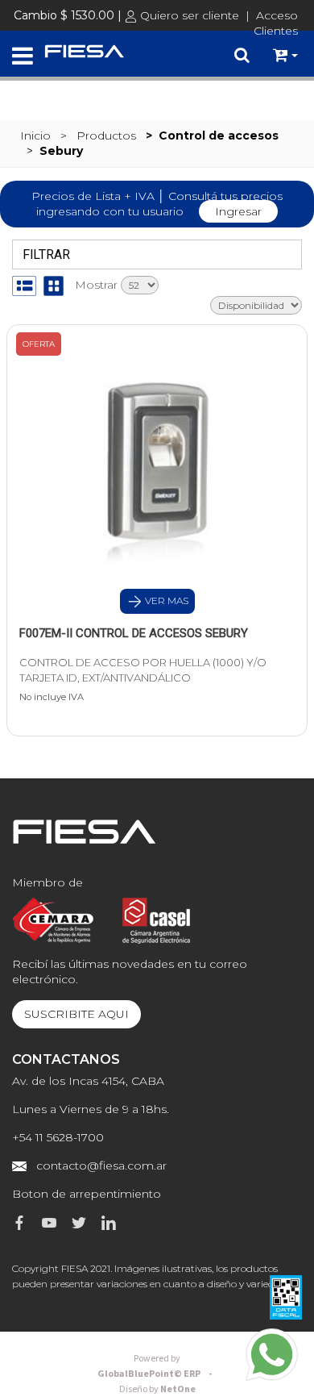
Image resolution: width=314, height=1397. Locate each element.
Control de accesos (219, 135)
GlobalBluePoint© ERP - (157, 1366)
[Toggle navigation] (22, 56)
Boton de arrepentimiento (86, 1193)
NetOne (157, 1389)
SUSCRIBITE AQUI (76, 1014)
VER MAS (165, 600)
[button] (285, 56)
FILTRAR (44, 254)
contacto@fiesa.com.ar (101, 1165)
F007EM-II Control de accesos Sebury (133, 633)
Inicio (35, 135)
